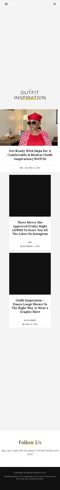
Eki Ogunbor (30, 320)
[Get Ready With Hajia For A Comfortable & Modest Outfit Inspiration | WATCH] (29, 127)
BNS (21, 168)
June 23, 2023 (33, 168)
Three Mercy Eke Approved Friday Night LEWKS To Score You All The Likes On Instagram (30, 228)
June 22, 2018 (30, 324)
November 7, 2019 (31, 246)
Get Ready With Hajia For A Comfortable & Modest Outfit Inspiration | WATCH (30, 155)
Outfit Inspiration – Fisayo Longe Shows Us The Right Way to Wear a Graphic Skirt (30, 306)
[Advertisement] (30, 48)
